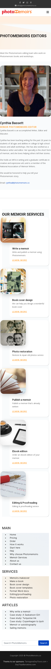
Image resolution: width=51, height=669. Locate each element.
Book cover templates (21, 587)
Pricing (13, 537)
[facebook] (20, 2)
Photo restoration (19, 597)
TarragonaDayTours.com (35, 661)
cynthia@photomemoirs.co (18, 182)
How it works (17, 544)
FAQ (12, 551)
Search (43, 643)
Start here (15, 547)
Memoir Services (18, 557)
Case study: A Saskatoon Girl (25, 614)
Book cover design (19, 584)
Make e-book (17, 581)
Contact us (15, 564)
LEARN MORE (19, 260)
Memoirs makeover (20, 578)
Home (13, 534)
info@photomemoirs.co (26, 5)
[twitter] (23, 2)
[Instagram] (27, 2)
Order (13, 541)
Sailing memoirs (18, 627)
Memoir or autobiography (23, 624)
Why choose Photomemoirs (24, 554)
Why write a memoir (20, 611)
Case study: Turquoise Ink (23, 618)
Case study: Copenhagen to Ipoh (27, 621)
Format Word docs (19, 591)
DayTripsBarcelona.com (25, 664)
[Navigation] (48, 12)
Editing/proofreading (20, 594)
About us (14, 560)
